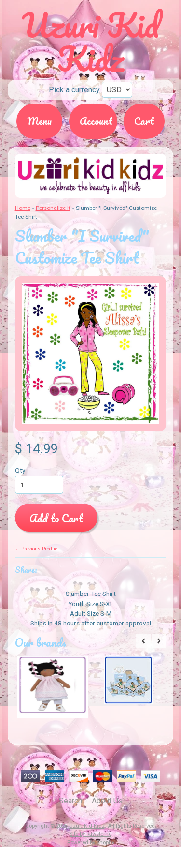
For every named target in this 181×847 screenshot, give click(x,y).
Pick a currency (74, 89)
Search (70, 800)
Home (22, 208)
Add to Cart (56, 518)
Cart (144, 121)
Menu (39, 121)
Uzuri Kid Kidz (87, 826)
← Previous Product (37, 548)
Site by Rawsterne (90, 834)
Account (96, 121)
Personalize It (53, 208)
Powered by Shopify (90, 842)
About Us (107, 800)
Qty (20, 470)
